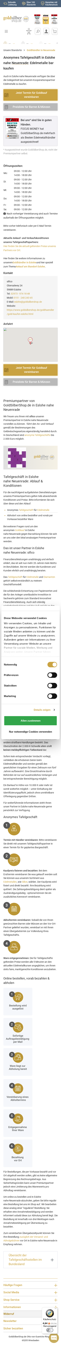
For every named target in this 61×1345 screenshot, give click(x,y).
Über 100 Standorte (31, 3)
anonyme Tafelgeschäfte (37, 435)
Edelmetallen (10, 881)
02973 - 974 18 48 (20, 293)
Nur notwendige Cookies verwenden (30, 731)
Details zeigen (42, 709)
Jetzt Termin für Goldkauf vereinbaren (31, 95)
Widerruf (8, 1313)
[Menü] (56, 1309)
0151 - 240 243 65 (23, 297)
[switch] (49, 1330)
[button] (30, 341)
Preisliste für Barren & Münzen (31, 107)
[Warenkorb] (55, 31)
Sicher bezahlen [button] (13, 1328)
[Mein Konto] (46, 31)
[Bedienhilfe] (28, 31)
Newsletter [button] (10, 1321)
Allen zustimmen (30, 720)
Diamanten (49, 577)
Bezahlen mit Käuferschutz (51, 3)
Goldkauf (20, 530)
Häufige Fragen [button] (12, 1285)
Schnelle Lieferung (12, 3)
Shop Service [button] (11, 1299)
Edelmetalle (43, 510)
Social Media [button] (11, 1292)
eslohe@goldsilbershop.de (28, 301)
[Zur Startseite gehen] (15, 19)
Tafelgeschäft (26, 510)
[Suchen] (38, 31)
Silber (24, 881)
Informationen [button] (12, 1307)
